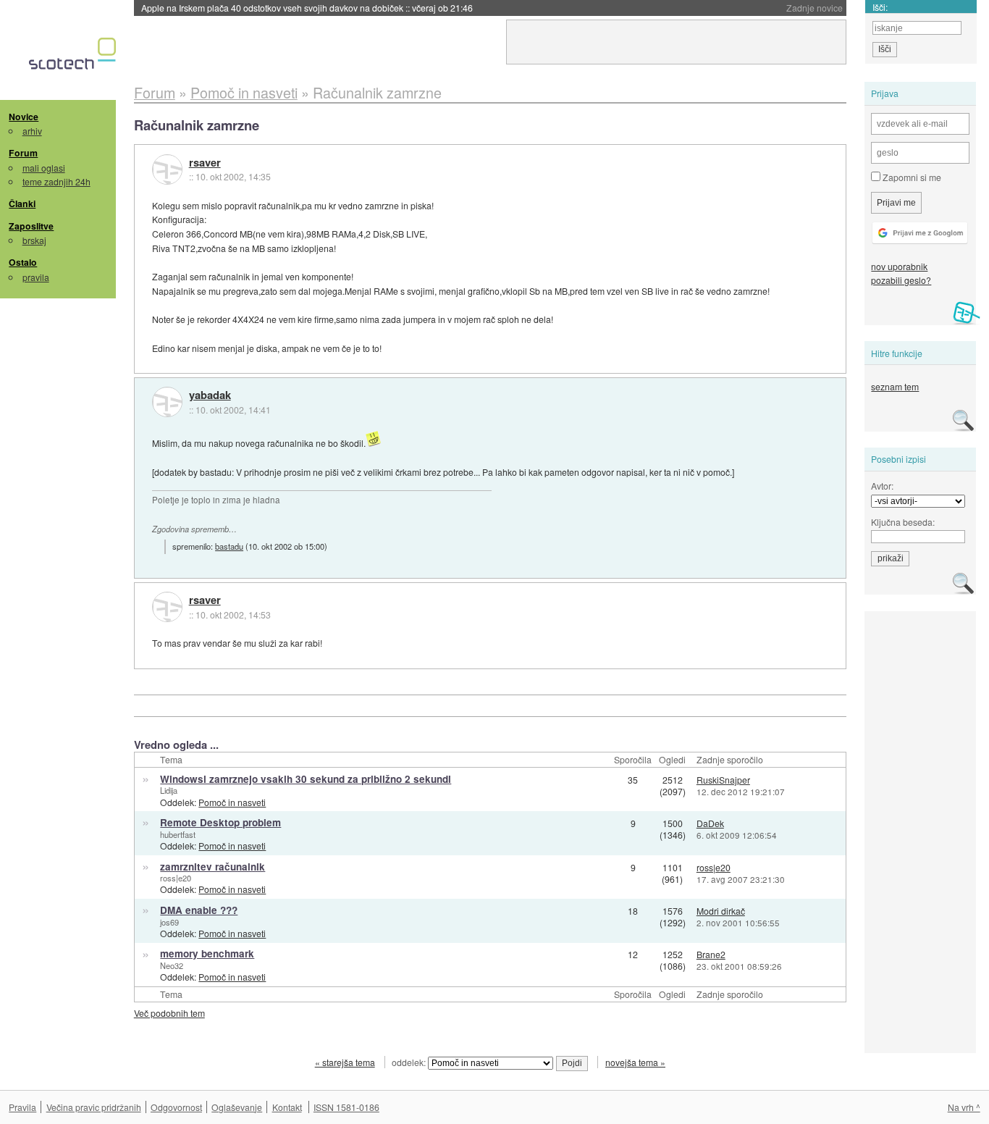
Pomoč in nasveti (232, 802)
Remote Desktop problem (220, 822)
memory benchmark (207, 953)
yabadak (210, 395)
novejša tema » (635, 1062)
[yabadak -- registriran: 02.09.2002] (167, 402)
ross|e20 (175, 878)
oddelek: (410, 1062)
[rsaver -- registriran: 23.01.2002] (167, 169)
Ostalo (23, 262)
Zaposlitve (31, 225)
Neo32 (171, 965)
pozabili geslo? (901, 280)
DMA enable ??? (198, 910)
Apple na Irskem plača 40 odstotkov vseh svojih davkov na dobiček (307, 7)
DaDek (710, 823)
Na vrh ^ (964, 1107)
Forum (23, 152)
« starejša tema (345, 1062)
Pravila (22, 1107)
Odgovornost (176, 1107)
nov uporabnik (899, 266)
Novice (23, 116)
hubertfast (177, 834)
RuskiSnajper (723, 779)
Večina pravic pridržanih (93, 1107)
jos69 (169, 922)
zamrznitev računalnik (212, 866)
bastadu (229, 546)
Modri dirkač (720, 911)
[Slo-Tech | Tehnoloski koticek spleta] (74, 57)
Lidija (168, 790)
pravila (35, 277)
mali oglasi (43, 168)
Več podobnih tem (169, 1013)
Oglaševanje (236, 1107)
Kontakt (287, 1107)
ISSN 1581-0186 (346, 1107)
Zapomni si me (910, 177)
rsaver (205, 163)
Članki (22, 203)
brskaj (34, 240)
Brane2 (710, 954)
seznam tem (895, 386)
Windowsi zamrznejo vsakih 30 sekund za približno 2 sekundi (305, 779)
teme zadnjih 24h (56, 181)
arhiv (32, 131)
